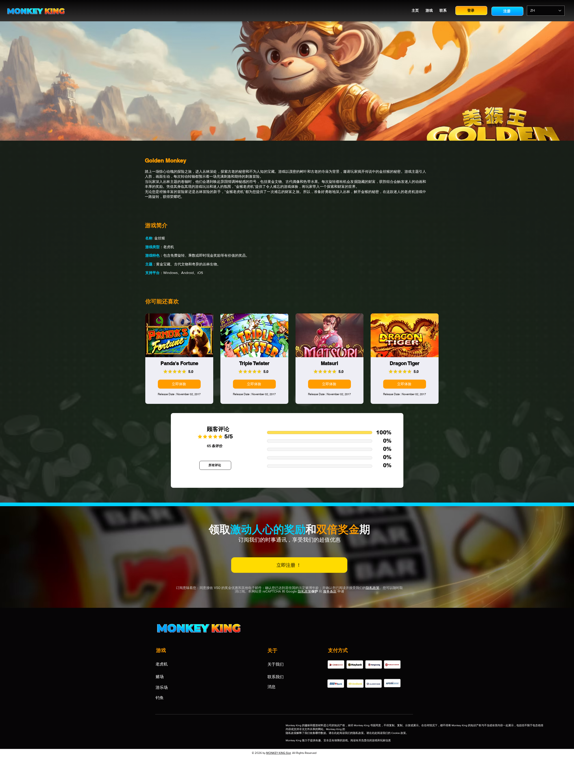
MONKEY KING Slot (278, 753)
